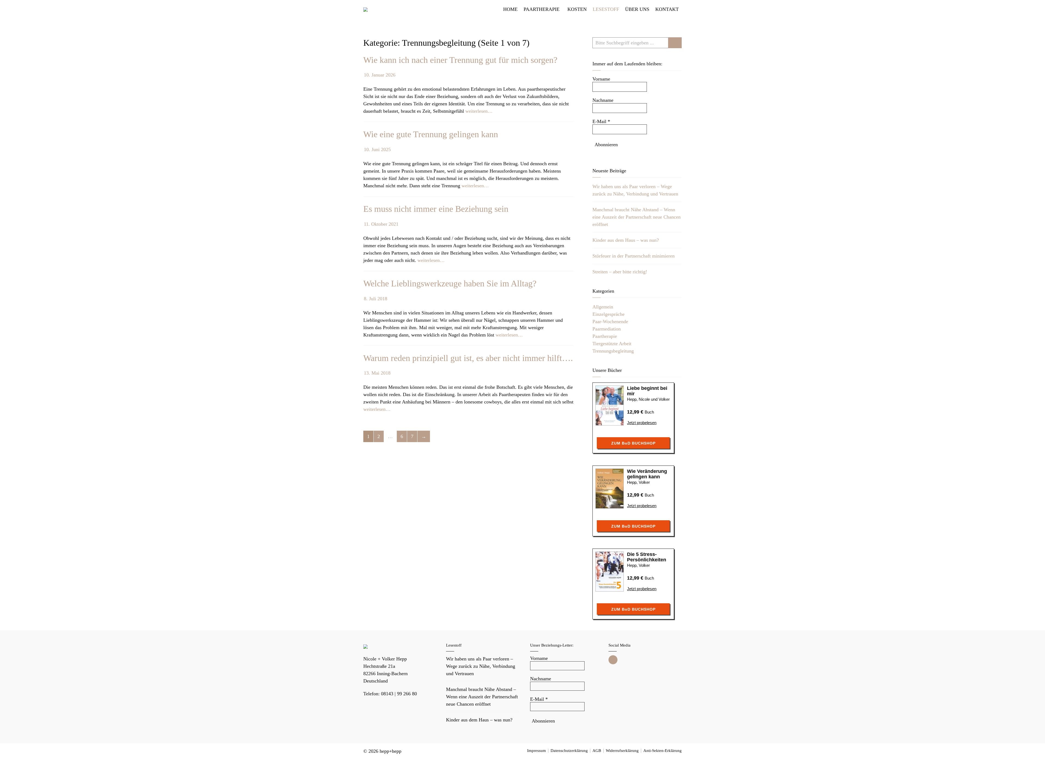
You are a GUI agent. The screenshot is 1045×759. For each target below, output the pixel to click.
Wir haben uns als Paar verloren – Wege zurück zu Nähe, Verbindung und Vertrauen (480, 666)
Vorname (601, 79)
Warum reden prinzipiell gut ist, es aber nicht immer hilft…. (468, 358)
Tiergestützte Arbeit (611, 343)
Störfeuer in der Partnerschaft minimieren (633, 256)
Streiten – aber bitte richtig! (619, 271)
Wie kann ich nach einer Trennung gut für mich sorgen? (460, 60)
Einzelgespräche (608, 314)
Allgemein (602, 307)
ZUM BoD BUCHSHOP (633, 443)
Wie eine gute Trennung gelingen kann (430, 134)
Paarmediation (606, 329)
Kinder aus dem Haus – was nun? (625, 240)
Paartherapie (604, 336)
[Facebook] (612, 659)
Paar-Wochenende (610, 321)
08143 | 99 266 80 (399, 693)
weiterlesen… (479, 111)
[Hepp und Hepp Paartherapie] (365, 9)
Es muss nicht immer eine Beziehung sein (435, 209)
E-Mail (601, 121)
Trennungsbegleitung (613, 351)
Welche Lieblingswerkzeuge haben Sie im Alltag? (449, 283)
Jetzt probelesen (641, 422)
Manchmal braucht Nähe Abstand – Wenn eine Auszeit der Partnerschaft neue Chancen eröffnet (636, 217)
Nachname (602, 100)
